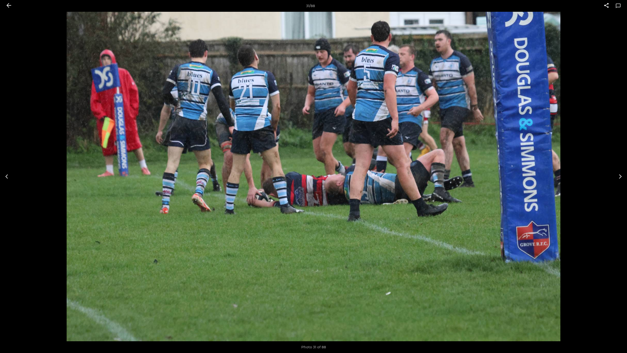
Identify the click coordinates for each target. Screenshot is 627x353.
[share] (606, 5)
